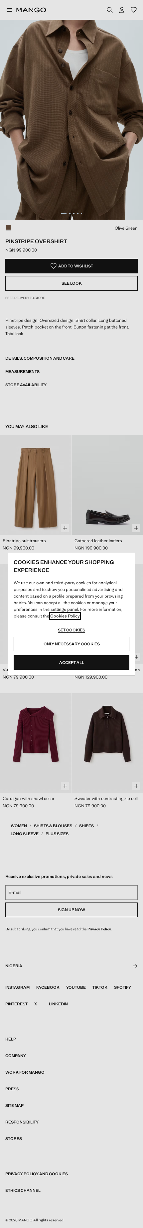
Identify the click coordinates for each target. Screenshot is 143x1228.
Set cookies (71, 630)
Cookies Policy (65, 616)
